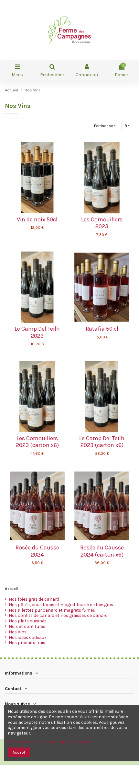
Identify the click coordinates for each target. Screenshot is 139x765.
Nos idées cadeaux (28, 637)
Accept (19, 752)
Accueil (11, 588)
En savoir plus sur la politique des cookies (50, 741)
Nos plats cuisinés (28, 620)
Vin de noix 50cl (37, 219)
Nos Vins (18, 631)
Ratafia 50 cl (102, 328)
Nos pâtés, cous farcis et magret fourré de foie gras (61, 604)
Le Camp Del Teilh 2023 (37, 332)
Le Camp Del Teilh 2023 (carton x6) (101, 442)
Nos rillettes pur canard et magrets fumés (52, 610)
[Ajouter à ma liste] (33, 211)
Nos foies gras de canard (34, 599)
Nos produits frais (27, 642)
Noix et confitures (27, 626)
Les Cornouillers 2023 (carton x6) (37, 442)
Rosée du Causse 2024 (37, 551)
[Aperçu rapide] (41, 211)
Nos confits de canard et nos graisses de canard (58, 615)
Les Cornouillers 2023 (102, 223)
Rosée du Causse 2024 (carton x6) (102, 551)
